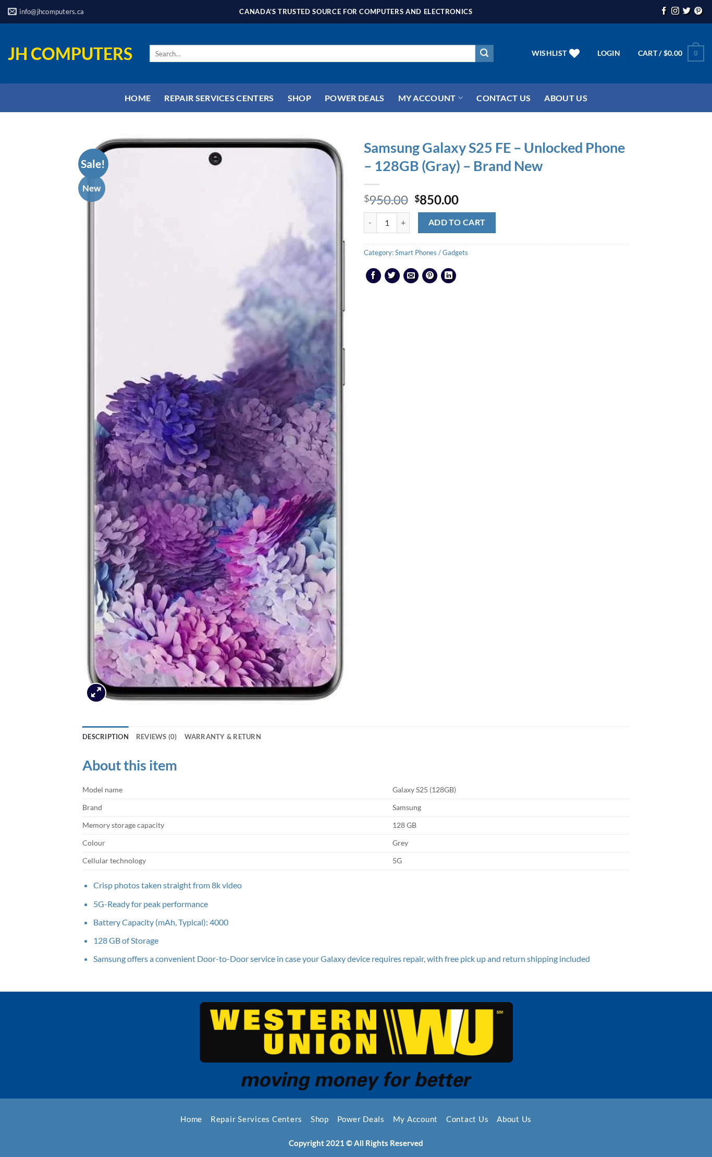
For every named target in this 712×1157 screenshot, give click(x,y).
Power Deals (355, 98)
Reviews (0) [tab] (156, 736)
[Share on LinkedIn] (448, 275)
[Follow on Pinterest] (698, 12)
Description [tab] (105, 736)
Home (138, 98)
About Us (565, 98)
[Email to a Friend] (411, 275)
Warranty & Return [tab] (223, 736)
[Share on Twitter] (392, 275)
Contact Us (503, 98)
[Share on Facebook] (373, 275)
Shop (299, 98)
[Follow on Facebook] (664, 12)
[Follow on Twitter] (687, 12)
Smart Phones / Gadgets (431, 252)
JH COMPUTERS (70, 53)
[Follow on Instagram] (675, 12)
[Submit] (484, 54)
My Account (427, 98)
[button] (608, 53)
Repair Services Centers (219, 98)
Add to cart (457, 222)
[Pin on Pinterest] (429, 275)
